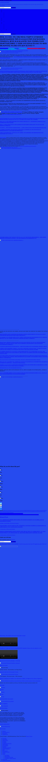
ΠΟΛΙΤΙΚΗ (4, 10)
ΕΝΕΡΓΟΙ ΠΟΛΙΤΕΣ (23, 48)
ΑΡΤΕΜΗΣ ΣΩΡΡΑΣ (4, 48)
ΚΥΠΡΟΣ (7, 13)
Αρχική (3, 9)
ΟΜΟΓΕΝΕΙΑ (7, 14)
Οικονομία (31, 511)
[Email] (24, 505)
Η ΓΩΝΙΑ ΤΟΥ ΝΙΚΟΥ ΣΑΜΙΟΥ (11, 27)
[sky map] (2, 696)
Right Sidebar (7, 756)
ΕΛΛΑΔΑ (4, 18)
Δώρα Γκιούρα (3, 137)
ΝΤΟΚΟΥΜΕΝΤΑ (41, 48)
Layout (3, 754)
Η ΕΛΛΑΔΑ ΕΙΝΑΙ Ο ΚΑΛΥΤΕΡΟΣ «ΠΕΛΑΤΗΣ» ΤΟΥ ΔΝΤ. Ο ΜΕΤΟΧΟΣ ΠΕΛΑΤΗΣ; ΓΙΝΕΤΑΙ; (20, 359)
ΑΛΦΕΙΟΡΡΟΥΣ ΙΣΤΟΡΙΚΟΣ (8, 23)
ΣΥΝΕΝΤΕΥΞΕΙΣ (5, 752)
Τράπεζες (8, 512)
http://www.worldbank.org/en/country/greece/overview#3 (9, 69)
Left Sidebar (7, 755)
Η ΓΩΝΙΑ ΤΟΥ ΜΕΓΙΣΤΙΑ (10, 26)
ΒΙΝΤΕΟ (4, 22)
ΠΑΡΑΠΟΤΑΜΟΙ (10, 29)
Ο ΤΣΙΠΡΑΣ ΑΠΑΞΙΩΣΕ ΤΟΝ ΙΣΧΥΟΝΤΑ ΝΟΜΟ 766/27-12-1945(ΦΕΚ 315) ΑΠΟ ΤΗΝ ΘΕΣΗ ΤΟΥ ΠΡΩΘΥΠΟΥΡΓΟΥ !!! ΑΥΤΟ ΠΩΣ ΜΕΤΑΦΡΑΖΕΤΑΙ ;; (20, 130)
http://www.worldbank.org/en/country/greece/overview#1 (9, 52)
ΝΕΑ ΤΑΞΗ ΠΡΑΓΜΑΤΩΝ (32, 48)
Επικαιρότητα (6, 511)
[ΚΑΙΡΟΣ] (2, 692)
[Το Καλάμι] (2, 687)
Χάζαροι (11, 512)
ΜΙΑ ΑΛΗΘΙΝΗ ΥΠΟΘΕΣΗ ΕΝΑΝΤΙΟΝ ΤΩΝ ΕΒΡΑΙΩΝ (11, 513)
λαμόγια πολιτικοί (22, 511)
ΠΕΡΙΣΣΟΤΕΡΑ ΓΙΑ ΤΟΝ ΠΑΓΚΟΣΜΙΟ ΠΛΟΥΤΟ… (11, 367)
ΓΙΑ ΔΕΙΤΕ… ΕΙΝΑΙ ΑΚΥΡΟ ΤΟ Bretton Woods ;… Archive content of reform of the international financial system (23, 127)
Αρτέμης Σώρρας (16, 510)
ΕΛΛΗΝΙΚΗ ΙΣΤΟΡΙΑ (9, 24)
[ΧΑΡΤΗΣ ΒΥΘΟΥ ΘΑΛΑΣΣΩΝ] (7, 701)
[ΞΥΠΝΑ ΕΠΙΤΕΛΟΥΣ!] (5, 726)
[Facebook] (24, 507)
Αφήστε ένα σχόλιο (24, 50)
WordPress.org (5, 734)
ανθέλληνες (5, 510)
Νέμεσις (27, 511)
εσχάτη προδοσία (12, 511)
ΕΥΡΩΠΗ (7, 16)
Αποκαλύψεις (10, 510)
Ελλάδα (36, 510)
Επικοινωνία (4, 759)
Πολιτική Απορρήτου (6, 760)
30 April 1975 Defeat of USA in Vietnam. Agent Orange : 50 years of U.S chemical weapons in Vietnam (19, 514)
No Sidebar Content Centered (10, 758)
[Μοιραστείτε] (24, 509)
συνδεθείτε (13, 539)
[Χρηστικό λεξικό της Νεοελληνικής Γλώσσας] (9, 674)
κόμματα (17, 511)
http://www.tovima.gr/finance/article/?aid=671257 (12, 114)
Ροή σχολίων (4, 733)
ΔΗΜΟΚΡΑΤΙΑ (8, 12)
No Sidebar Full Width (9, 757)
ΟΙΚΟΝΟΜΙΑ (5, 20)
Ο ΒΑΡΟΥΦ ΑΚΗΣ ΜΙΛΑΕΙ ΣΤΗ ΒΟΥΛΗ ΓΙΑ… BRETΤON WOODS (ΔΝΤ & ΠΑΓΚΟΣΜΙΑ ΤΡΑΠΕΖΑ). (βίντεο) (23, 346)
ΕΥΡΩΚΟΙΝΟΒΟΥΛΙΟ (9, 17)
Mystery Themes (29, 736)
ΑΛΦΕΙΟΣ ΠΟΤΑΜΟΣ (4, 2)
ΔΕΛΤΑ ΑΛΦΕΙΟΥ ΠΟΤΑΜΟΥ (11, 28)
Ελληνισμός (40, 510)
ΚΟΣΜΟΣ (4, 11)
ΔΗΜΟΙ (25, 510)
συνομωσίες (4, 512)
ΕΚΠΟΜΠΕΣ (5, 750)
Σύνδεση (4, 731)
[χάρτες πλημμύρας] (4, 705)
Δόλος (34, 510)
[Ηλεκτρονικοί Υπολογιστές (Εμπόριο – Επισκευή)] (10, 663)
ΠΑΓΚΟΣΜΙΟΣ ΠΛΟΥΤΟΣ (10, 21)
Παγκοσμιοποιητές (36, 511)
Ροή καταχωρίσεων (6, 732)
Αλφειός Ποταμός (17, 50)
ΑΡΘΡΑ (3, 753)
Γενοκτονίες (21, 510)
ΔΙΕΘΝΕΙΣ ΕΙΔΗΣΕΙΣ (6, 19)
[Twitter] (24, 503)
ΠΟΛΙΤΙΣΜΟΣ (7, 25)
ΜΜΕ (3, 749)
